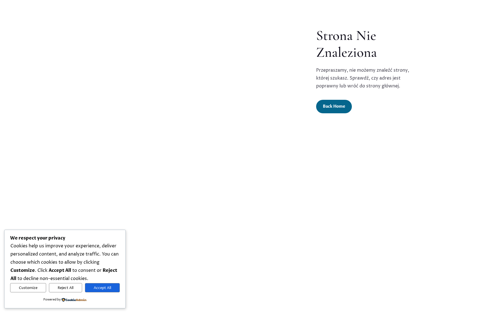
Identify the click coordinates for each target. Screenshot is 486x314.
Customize (28, 287)
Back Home (334, 106)
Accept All (102, 287)
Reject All (65, 287)
